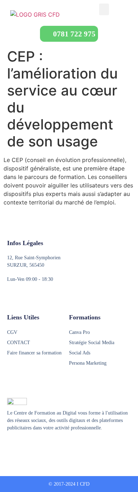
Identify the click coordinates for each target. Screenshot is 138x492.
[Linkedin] (37, 445)
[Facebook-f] (10, 445)
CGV (12, 332)
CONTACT (18, 342)
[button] (104, 9)
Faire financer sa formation (34, 352)
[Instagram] (24, 445)
